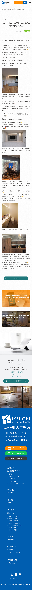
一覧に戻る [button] (16, 278)
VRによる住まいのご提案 (15, 525)
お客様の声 (10, 539)
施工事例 (10, 492)
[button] (25, 2)
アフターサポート (13, 527)
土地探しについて (13, 520)
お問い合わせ (11, 563)
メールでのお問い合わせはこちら (17, 381)
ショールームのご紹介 (14, 552)
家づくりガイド (12, 513)
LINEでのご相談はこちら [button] (18, 453)
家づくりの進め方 (13, 516)
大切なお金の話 (13, 518)
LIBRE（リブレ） (14, 478)
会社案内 (10, 549)
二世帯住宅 (13, 481)
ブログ (9, 503)
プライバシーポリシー (16, 579)
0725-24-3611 (17, 372)
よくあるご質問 (13, 530)
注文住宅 (11, 474)
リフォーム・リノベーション (16, 483)
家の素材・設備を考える (15, 523)
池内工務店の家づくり (14, 471)
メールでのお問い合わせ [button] (17, 458)
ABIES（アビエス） (15, 476)
